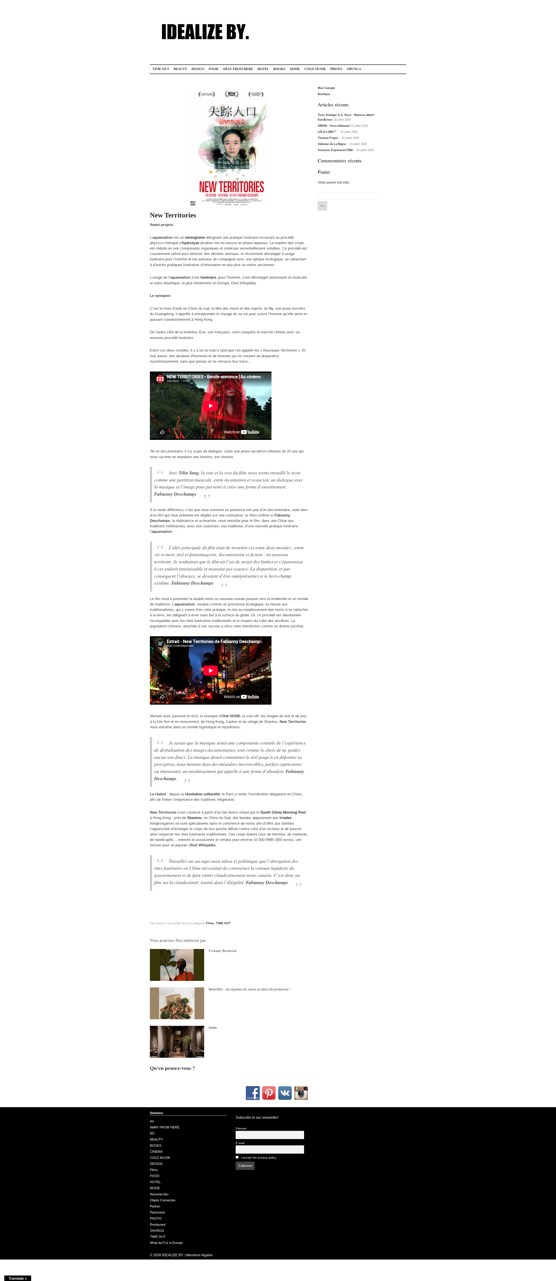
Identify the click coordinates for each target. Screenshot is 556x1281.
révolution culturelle (202, 794)
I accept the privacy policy (258, 1157)
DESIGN (198, 68)
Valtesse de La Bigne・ (333, 144)
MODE (295, 68)
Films (210, 923)
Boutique (324, 94)
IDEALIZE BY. (173, 1255)
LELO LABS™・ (328, 131)
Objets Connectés (162, 1200)
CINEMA (156, 1151)
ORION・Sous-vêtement (334, 125)
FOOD (213, 68)
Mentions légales (199, 1255)
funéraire (208, 277)
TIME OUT (160, 68)
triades (285, 818)
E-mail (240, 1143)
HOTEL (263, 68)
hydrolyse (190, 243)
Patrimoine (157, 1212)
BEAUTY (180, 68)
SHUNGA (354, 68)
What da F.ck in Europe (166, 1243)
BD (152, 1133)
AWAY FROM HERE (238, 68)
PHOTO (336, 68)
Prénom (241, 1128)
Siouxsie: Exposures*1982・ (337, 150)
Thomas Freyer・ (329, 138)
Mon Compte (326, 88)
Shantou (194, 818)
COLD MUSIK (315, 68)
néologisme (195, 237)
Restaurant (157, 1224)
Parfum (155, 1206)
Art (152, 1121)
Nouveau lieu (159, 1194)
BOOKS (279, 68)
